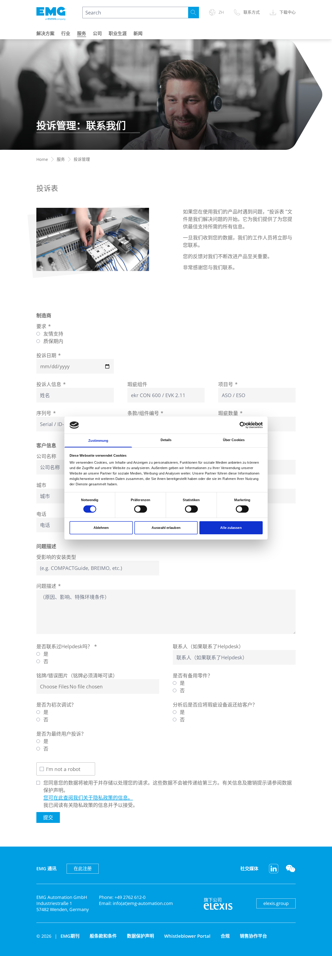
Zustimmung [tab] (98, 440)
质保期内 (53, 341)
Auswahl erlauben (166, 528)
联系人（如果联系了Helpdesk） (208, 646)
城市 (41, 484)
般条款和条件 (103, 936)
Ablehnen (101, 528)
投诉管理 (82, 159)
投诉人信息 (51, 384)
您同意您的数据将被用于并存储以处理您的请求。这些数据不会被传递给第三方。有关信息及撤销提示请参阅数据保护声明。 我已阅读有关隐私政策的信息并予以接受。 (167, 793)
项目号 (228, 384)
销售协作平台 (253, 936)
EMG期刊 (70, 936)
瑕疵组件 (137, 384)
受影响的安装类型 (56, 556)
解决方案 (45, 33)
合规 (225, 936)
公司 (97, 33)
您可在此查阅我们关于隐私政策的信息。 (88, 797)
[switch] (140, 509)
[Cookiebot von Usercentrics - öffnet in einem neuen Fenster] (243, 425)
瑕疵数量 (230, 413)
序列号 (46, 413)
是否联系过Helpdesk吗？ (66, 646)
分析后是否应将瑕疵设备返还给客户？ (215, 704)
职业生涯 (118, 33)
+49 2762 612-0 (130, 897)
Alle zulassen (230, 528)
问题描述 (48, 585)
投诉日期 (48, 355)
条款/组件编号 (145, 413)
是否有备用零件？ (193, 675)
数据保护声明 (140, 936)
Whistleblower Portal (187, 936)
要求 (43, 326)
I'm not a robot (63, 769)
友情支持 (53, 333)
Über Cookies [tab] (234, 440)
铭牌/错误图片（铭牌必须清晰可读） (77, 675)
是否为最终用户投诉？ (61, 733)
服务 (81, 33)
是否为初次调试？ (56, 704)
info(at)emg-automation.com (143, 903)
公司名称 (46, 456)
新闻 (138, 33)
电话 (41, 513)
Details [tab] (166, 440)
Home (42, 159)
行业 (65, 33)
